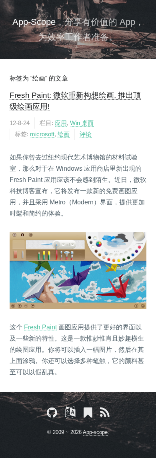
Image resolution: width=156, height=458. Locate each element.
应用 (61, 123)
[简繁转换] (70, 414)
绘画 (64, 134)
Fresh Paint (40, 327)
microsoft (42, 134)
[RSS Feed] (105, 414)
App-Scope (34, 22)
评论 (86, 134)
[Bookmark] (88, 414)
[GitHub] (52, 414)
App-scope (95, 432)
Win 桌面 (82, 123)
